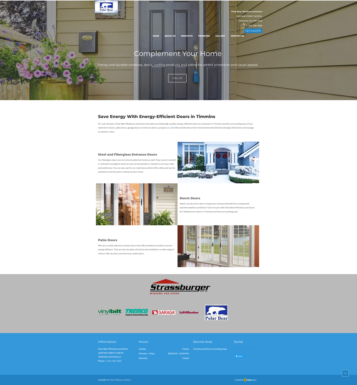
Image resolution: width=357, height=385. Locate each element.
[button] (186, 36)
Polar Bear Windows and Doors (118, 380)
